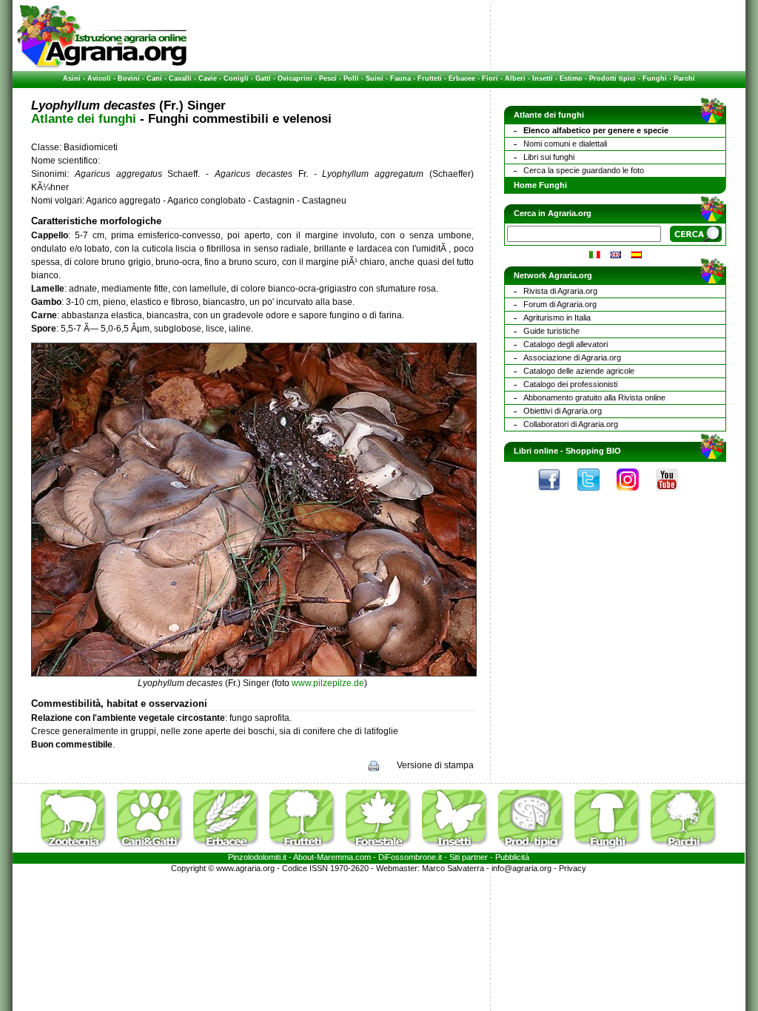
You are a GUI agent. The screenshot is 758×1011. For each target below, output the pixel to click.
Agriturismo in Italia (557, 317)
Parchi (684, 78)
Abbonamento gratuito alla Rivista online (594, 397)
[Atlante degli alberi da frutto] (306, 849)
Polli (351, 78)
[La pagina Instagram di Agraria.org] (635, 494)
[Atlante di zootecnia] (78, 849)
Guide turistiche (551, 330)
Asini (72, 78)
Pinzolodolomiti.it (257, 857)
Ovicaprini (295, 78)
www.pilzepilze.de (328, 683)
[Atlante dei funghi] (611, 849)
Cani (154, 78)
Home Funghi (540, 185)
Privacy (572, 868)
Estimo (571, 78)
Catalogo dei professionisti (570, 384)
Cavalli (180, 78)
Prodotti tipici (612, 78)
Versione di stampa (435, 765)
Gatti (263, 78)
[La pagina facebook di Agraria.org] (556, 494)
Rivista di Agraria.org (560, 290)
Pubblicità (512, 857)
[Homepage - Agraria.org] (102, 65)
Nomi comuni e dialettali (565, 143)
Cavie (207, 78)
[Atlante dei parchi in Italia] (684, 849)
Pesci (328, 78)
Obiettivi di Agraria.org (562, 410)
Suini (374, 78)
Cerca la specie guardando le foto (583, 170)
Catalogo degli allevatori (565, 344)
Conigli (236, 78)
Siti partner (468, 857)
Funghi (655, 78)
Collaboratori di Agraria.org (570, 424)
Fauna (400, 78)
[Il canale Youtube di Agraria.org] (674, 494)
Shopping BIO (593, 450)
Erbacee (462, 78)
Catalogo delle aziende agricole (578, 370)
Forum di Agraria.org (560, 304)
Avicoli (99, 78)
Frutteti (429, 78)
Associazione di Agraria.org (572, 357)
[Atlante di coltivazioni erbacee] (230, 849)
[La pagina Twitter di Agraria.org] (595, 494)
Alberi (515, 78)
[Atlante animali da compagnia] (154, 849)
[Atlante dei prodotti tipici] (535, 849)
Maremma (335, 857)
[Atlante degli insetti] (459, 849)
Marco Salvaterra (453, 868)
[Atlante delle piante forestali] (383, 849)
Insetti (542, 78)
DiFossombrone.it (410, 857)
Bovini (129, 78)
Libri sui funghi (548, 156)
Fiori (490, 78)
